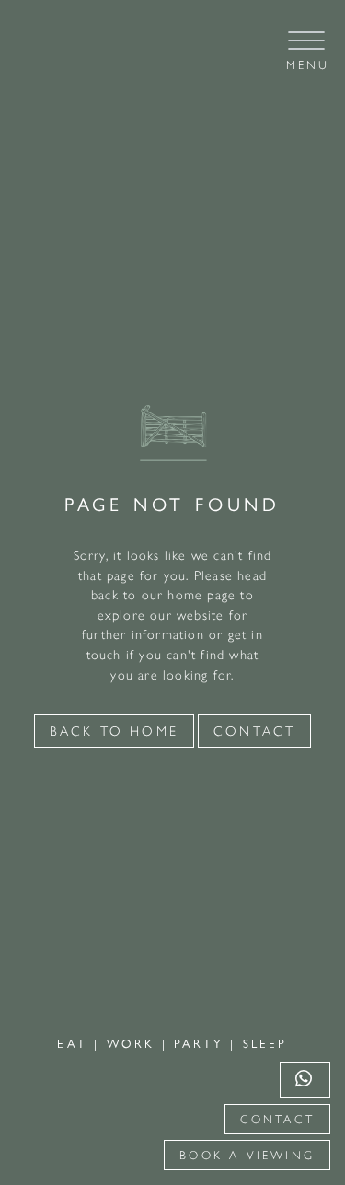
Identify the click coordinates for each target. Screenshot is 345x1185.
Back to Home (114, 731)
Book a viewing (247, 1155)
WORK (134, 1042)
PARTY (202, 1042)
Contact (277, 1119)
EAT (75, 1042)
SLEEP (265, 1042)
